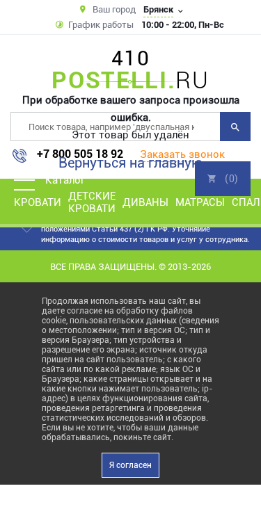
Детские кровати (92, 202)
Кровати (37, 202)
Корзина (223, 178)
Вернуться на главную (130, 162)
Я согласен (130, 465)
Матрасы (200, 202)
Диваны (145, 202)
